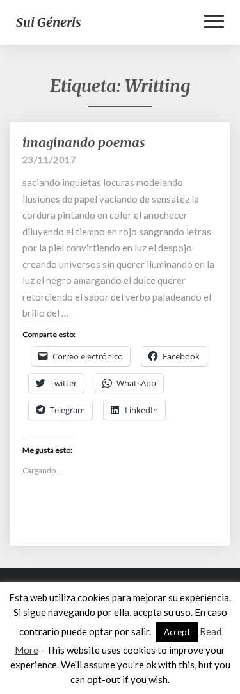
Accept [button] (177, 632)
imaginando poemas (83, 142)
